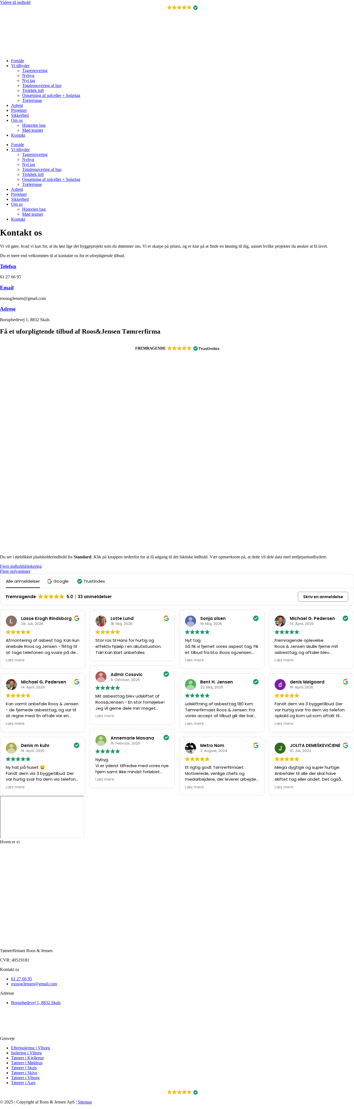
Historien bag (34, 125)
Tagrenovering (35, 70)
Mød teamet (32, 130)
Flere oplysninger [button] (15, 571)
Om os (17, 120)
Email (7, 288)
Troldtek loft (33, 90)
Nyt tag (28, 80)
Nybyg (28, 75)
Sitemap (85, 1102)
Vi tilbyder (20, 65)
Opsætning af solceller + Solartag (51, 95)
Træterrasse (32, 100)
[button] (177, 7)
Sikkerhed (20, 115)
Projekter (19, 110)
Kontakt (18, 135)
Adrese (7, 309)
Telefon (8, 266)
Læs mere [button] (15, 660)
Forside (17, 60)
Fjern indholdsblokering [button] (21, 566)
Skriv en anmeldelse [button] (323, 597)
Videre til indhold (15, 2)
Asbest (17, 105)
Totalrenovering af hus (41, 85)
